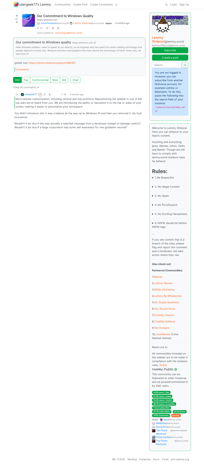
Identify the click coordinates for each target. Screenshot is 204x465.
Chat (75, 80)
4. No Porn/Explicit (166, 204)
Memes (158, 276)
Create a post (170, 57)
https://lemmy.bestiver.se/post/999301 (52, 62)
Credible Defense (164, 321)
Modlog (175, 415)
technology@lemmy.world (68, 32)
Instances (145, 459)
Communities (63, 4)
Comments (22, 69)
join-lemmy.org (180, 459)
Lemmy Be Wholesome (168, 296)
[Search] (166, 4)
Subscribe (170, 50)
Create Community (101, 4)
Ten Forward (161, 327)
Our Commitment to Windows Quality (65, 16)
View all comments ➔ (26, 87)
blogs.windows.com (47, 19)
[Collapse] (16, 94)
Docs (156, 459)
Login (173, 4)
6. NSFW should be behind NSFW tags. (169, 224)
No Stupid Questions (166, 302)
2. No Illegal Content (167, 186)
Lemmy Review (163, 283)
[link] (47, 28)
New (55, 80)
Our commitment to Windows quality (43, 42)
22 (41, 28)
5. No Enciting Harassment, (171, 214)
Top (26, 80)
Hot (17, 80)
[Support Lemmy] (116, 4)
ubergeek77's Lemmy (35, 4)
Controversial (40, 80)
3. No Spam (162, 195)
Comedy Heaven (164, 315)
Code (165, 459)
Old (64, 80)
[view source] (58, 28)
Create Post (80, 4)
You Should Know (164, 308)
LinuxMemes (162, 334)
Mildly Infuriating (164, 289)
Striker (163, 365)
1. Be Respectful (164, 177)
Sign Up (184, 4)
